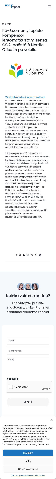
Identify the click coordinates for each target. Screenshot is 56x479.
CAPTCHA (12, 379)
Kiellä (28, 461)
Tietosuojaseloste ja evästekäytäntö (28, 475)
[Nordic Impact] (12, 6)
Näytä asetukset (28, 469)
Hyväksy (28, 452)
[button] (51, 419)
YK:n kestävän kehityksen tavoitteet (25, 97)
